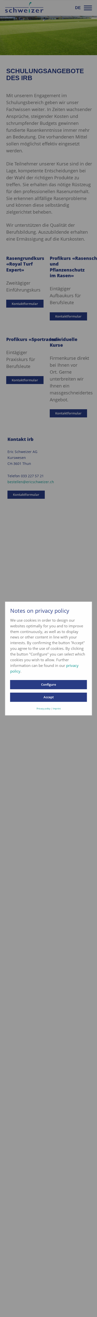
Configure (48, 684)
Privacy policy (43, 708)
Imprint (57, 708)
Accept (49, 697)
